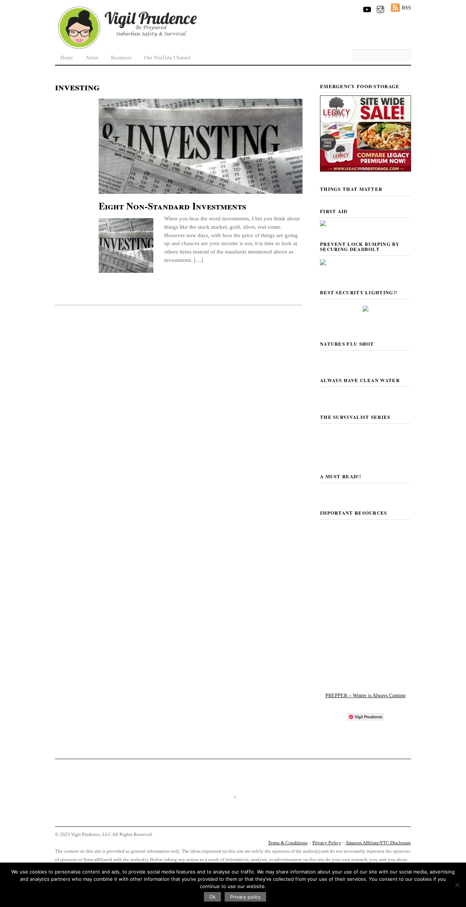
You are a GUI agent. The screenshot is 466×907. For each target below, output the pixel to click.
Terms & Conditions (288, 842)
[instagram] (380, 8)
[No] (457, 884)
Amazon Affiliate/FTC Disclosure (378, 842)
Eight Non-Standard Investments (172, 206)
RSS (406, 8)
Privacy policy (245, 897)
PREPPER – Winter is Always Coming (365, 695)
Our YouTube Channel (167, 57)
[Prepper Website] (366, 674)
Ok (212, 897)
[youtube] (367, 8)
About (92, 57)
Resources (121, 57)
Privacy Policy (326, 842)
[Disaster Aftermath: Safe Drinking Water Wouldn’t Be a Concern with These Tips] (233, 819)
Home (66, 57)
